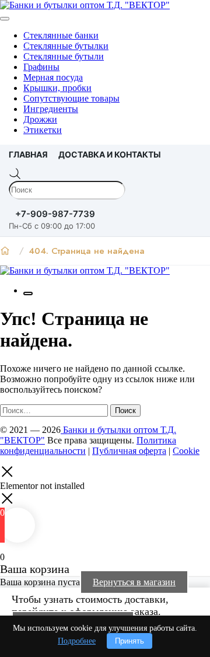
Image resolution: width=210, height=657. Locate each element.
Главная (28, 154)
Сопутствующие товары (71, 98)
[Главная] (5, 251)
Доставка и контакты (109, 154)
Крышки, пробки (57, 88)
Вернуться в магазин (134, 582)
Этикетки (42, 130)
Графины (41, 67)
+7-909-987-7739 (55, 213)
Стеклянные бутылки (65, 46)
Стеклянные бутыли (63, 56)
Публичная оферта (129, 451)
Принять (129, 641)
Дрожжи (40, 119)
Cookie (186, 451)
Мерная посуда (53, 77)
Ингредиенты (50, 109)
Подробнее (77, 641)
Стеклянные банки (61, 35)
